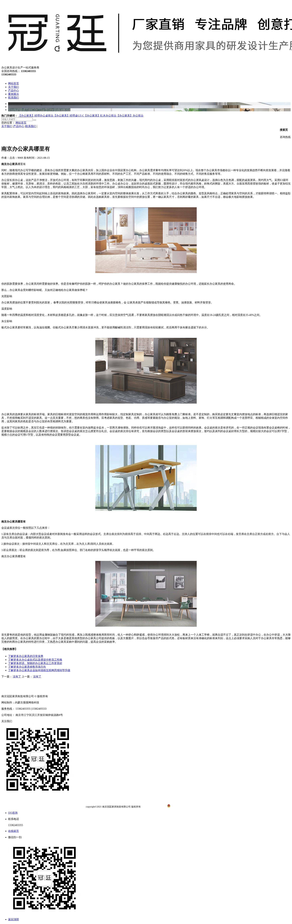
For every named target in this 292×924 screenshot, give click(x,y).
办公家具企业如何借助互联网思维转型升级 (39, 670)
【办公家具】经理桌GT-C (68, 115)
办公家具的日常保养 (25, 656)
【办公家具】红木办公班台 (100, 115)
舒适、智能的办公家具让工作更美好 (35, 663)
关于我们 (6, 126)
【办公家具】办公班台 (129, 115)
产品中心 (18, 126)
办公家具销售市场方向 (27, 666)
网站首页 (21, 122)
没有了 (17, 676)
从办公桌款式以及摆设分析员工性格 (35, 659)
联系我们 (30, 126)
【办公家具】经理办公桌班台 (35, 115)
